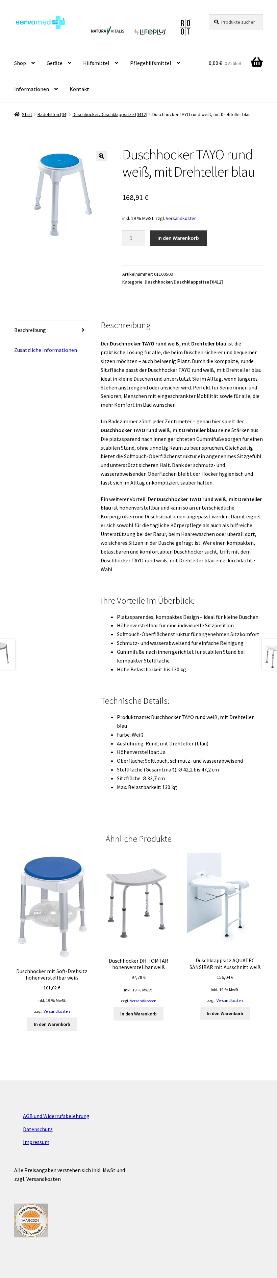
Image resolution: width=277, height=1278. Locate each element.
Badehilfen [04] (52, 114)
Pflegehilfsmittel (150, 63)
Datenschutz (38, 1129)
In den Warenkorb (178, 237)
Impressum (36, 1142)
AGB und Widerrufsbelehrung (56, 1116)
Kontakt (79, 89)
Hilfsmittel (96, 63)
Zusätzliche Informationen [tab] (45, 349)
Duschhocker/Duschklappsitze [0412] (110, 114)
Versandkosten (181, 218)
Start (27, 114)
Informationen (31, 89)
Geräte (54, 63)
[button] (101, 156)
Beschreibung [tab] (30, 330)
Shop (20, 63)
